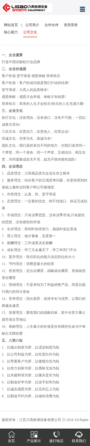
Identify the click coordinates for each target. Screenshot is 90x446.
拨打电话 (56, 441)
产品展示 (34, 441)
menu (82, 9)
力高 (27, 173)
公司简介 (32, 25)
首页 (11, 441)
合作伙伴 (52, 25)
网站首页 (11, 25)
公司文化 (30, 32)
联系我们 (79, 441)
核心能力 (11, 32)
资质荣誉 (71, 25)
